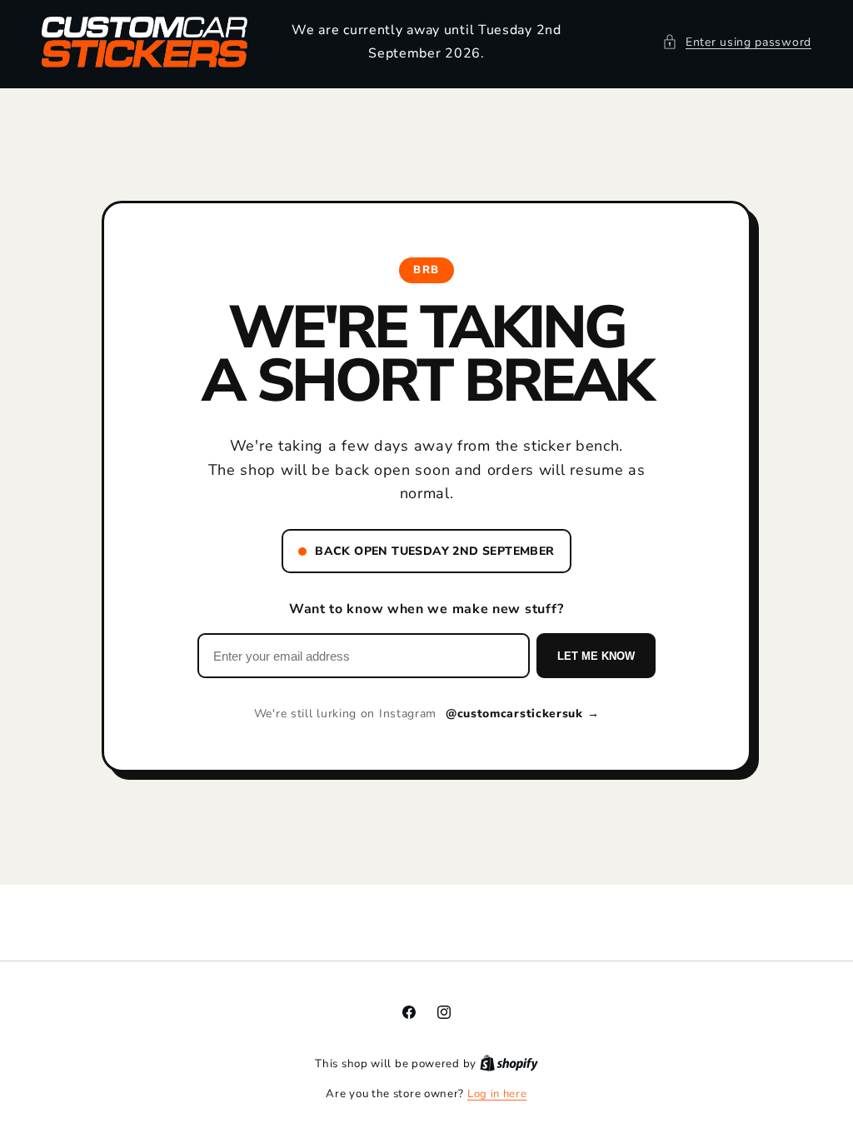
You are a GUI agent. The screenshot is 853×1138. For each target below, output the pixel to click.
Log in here (497, 1093)
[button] (736, 42)
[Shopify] (509, 1063)
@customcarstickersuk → (522, 713)
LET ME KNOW (596, 656)
